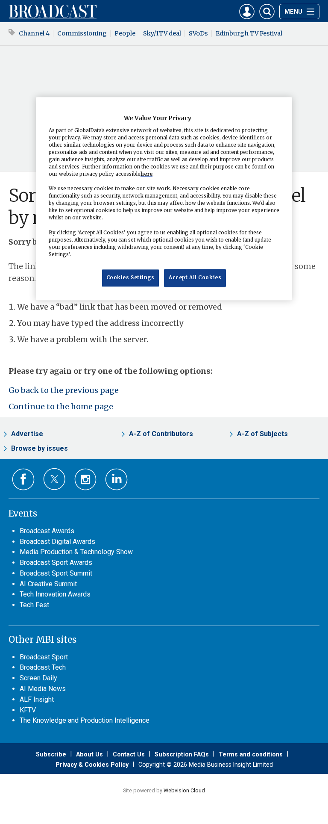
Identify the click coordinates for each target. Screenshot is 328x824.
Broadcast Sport (44, 657)
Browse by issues (39, 448)
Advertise (27, 434)
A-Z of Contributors (161, 434)
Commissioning (82, 33)
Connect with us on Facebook (23, 479)
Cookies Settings (130, 278)
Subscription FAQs (182, 754)
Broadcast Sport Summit (56, 573)
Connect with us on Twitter (54, 478)
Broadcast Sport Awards (56, 562)
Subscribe (51, 754)
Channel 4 (34, 33)
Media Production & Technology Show (76, 552)
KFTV (28, 710)
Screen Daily (38, 678)
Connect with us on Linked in (116, 479)
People (124, 33)
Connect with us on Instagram (85, 479)
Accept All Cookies (195, 278)
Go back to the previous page (64, 390)
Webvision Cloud (184, 790)
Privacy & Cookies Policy (92, 764)
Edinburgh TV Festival (249, 33)
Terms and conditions (251, 754)
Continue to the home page (61, 406)
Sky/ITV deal (162, 33)
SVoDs (198, 33)
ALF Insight (37, 699)
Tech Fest (34, 605)
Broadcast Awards (47, 531)
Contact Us (129, 754)
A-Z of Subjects (262, 434)
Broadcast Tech (43, 667)
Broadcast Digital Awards (57, 542)
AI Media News (43, 689)
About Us (89, 754)
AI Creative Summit (48, 584)
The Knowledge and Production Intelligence (84, 720)
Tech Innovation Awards (55, 594)
